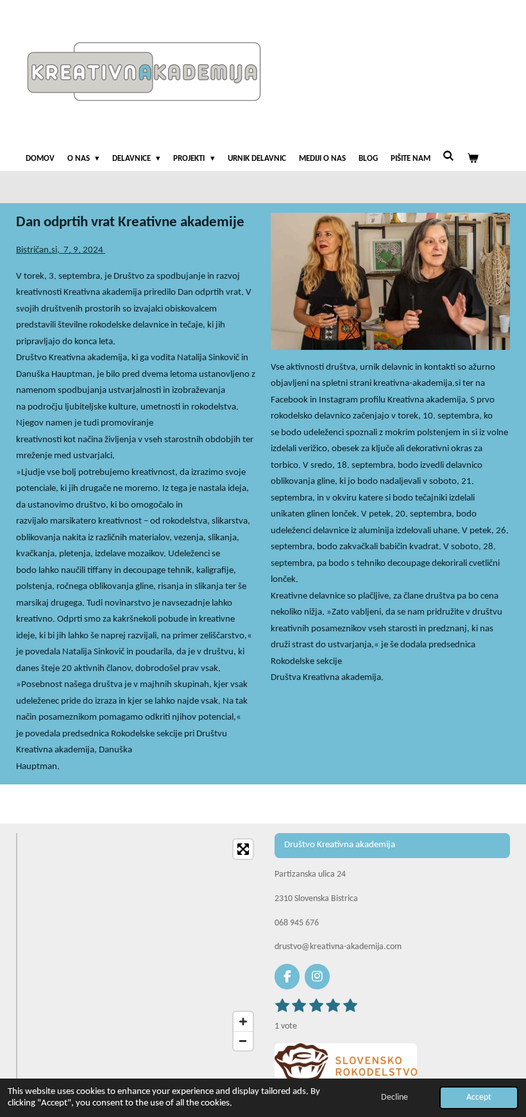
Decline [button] (394, 1097)
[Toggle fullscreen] (243, 849)
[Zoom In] (243, 1021)
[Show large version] (346, 1063)
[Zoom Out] (243, 1040)
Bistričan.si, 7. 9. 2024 (60, 250)
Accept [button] (478, 1097)
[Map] (142, 945)
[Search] (449, 157)
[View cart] (473, 159)
